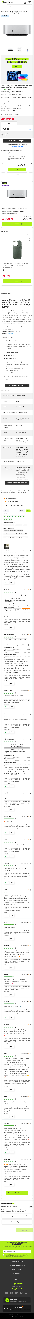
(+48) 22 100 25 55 (17, 1284)
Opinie (3, 488)
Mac (12, 10)
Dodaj (17, 169)
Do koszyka (15, 224)
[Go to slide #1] (10, 50)
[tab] (17, 150)
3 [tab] (17, 174)
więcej (29, 129)
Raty (9, 123)
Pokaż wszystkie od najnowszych (17, 1192)
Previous (3, 164)
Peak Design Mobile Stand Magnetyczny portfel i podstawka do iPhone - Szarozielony (15, 265)
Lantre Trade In (17, 1202)
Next (31, 164)
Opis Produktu (5, 293)
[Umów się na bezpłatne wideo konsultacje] (17, 1303)
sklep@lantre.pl (17, 1289)
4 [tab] (18, 174)
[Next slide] (30, 30)
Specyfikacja (5, 391)
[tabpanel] (17, 164)
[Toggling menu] (3, 6)
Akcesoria (4, 231)
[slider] (17, 608)
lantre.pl (14, 1314)
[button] (25, 2)
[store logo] (9, 2)
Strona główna (5, 10)
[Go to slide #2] (19, 50)
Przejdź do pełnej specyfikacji (11, 114)
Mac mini (17, 10)
